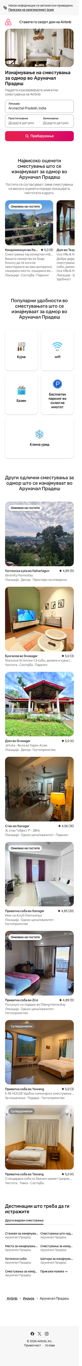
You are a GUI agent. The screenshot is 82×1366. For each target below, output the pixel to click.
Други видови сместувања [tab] (24, 1220)
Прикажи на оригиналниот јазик (31, 10)
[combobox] (39, 108)
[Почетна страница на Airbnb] (8, 22)
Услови (50, 1345)
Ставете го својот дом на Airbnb (45, 22)
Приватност (32, 1345)
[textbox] (22, 123)
